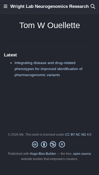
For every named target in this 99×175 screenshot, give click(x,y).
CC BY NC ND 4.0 (78, 134)
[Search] (93, 7)
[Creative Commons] (49, 144)
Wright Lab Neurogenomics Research (49, 6)
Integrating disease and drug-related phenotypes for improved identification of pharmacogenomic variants (48, 69)
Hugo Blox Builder (43, 154)
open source (82, 154)
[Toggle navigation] (5, 7)
